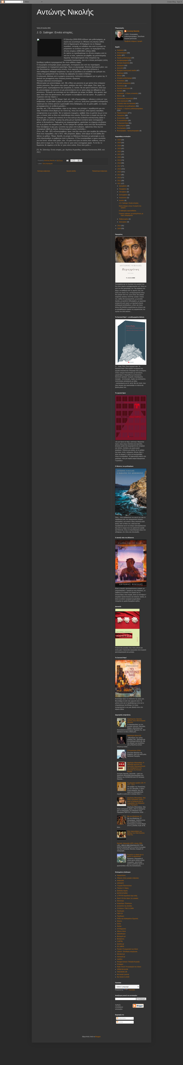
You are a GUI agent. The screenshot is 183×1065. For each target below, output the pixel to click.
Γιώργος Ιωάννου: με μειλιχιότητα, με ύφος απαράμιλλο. (131, 214)
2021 (119, 154)
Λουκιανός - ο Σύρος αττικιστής (127, 93)
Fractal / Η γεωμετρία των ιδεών (127, 949)
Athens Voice (121, 931)
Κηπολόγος (121, 81)
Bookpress (120, 939)
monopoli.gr (121, 957)
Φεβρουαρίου (124, 219)
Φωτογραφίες (121, 128)
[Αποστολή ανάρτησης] (67, 160)
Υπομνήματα (121, 126)
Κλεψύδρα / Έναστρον (124, 903)
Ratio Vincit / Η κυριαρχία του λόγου (129, 967)
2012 (119, 180)
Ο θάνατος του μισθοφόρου (126, 106)
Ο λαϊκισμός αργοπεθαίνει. (127, 211)
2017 (119, 166)
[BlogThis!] (74, 160)
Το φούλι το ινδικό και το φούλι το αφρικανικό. (135, 855)
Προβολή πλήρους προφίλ (133, 41)
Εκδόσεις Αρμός (122, 891)
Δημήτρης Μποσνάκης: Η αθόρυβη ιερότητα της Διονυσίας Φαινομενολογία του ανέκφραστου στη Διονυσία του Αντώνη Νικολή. (136, 767)
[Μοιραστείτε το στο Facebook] (78, 160)
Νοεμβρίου (123, 189)
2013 (119, 177)
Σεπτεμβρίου (123, 195)
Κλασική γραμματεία (123, 83)
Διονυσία (120, 68)
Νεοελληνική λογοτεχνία (125, 98)
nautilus (119, 959)
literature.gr (121, 954)
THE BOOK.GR (122, 972)
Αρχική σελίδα (71, 171)
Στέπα (119, 924)
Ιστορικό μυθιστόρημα (124, 78)
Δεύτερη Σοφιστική (123, 63)
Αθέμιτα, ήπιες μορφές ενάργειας (128, 878)
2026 (119, 140)
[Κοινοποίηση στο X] (76, 160)
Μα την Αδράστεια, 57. (134, 816)
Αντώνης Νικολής (65, 12)
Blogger (97, 1037)
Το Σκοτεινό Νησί (122, 123)
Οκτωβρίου (123, 192)
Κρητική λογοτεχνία (123, 88)
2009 (119, 228)
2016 (119, 169)
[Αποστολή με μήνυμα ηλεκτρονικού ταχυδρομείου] (71, 160)
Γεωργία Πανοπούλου (124, 886)
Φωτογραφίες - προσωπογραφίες (128, 131)
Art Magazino (121, 929)
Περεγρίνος (121, 115)
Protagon (120, 964)
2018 (119, 163)
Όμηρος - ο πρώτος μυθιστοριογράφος (130, 108)
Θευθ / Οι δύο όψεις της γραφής (127, 898)
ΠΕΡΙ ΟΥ (120, 913)
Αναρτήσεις (122, 1018)
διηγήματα (120, 65)
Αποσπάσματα (122, 53)
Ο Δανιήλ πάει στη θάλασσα (126, 103)
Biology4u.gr (121, 936)
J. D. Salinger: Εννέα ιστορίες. (129, 203)
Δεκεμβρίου (123, 186)
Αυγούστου (123, 198)
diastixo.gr (120, 944)
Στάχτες (119, 921)
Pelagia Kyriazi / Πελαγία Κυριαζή (128, 962)
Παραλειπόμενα (122, 113)
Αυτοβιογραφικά (122, 60)
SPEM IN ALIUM (122, 969)
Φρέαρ (119, 926)
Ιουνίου (121, 200)
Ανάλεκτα (120, 50)
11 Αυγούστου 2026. (134, 750)
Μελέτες (119, 96)
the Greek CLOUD (123, 977)
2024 (119, 146)
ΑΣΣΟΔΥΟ (120, 883)
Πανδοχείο (120, 911)
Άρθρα (119, 55)
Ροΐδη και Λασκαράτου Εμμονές (127, 918)
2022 (119, 151)
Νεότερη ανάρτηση (43, 171)
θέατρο (119, 75)
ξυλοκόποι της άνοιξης (124, 906)
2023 (119, 148)
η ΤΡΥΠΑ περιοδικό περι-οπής (127, 896)
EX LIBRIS (120, 946)
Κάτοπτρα (120, 901)
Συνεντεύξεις (121, 118)
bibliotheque (121, 934)
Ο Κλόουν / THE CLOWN (125, 908)
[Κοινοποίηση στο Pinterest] (81, 160)
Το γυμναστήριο (122, 120)
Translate (132, 990)
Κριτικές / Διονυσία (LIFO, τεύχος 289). (130, 843)
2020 (119, 157)
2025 (119, 143)
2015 (119, 172)
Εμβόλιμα (120, 73)
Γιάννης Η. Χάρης (123, 888)
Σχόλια (120, 1022)
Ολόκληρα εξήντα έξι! (134, 735)
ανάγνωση (120, 880)
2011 (119, 183)
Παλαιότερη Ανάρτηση (99, 171)
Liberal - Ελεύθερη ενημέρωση (127, 951)
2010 (119, 226)
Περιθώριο (120, 916)
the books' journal (123, 974)
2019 (119, 160)
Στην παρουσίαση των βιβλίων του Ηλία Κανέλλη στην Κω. (136, 833)
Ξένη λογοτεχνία (47, 163)
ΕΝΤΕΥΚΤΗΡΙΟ (122, 893)
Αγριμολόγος (121, 875)
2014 (119, 175)
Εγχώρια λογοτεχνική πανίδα (126, 70)
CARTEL (120, 941)
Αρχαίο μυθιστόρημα (124, 58)
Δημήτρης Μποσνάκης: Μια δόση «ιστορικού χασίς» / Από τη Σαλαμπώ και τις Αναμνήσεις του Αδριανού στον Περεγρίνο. (136, 801)
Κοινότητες (120, 86)
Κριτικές (119, 91)
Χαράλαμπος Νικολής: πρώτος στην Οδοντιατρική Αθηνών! (136, 720)
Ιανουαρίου (123, 222)
